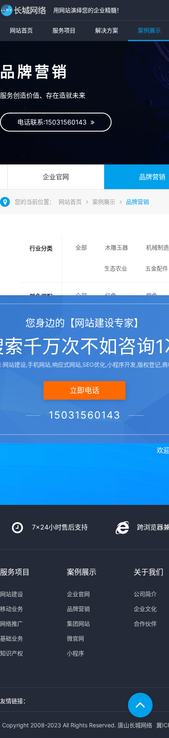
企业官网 (56, 177)
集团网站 (78, 623)
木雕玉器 (116, 247)
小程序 (75, 653)
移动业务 (11, 608)
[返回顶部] (140, 705)
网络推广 (11, 623)
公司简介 (145, 593)
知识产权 (11, 653)
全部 (81, 247)
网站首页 (21, 30)
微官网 (75, 638)
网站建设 (11, 593)
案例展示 (103, 201)
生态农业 (115, 268)
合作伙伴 (145, 623)
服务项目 (64, 30)
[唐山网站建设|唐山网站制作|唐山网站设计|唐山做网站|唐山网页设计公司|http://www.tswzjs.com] (24, 10)
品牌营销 (137, 201)
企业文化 (145, 608)
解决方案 (106, 30)
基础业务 (11, 638)
